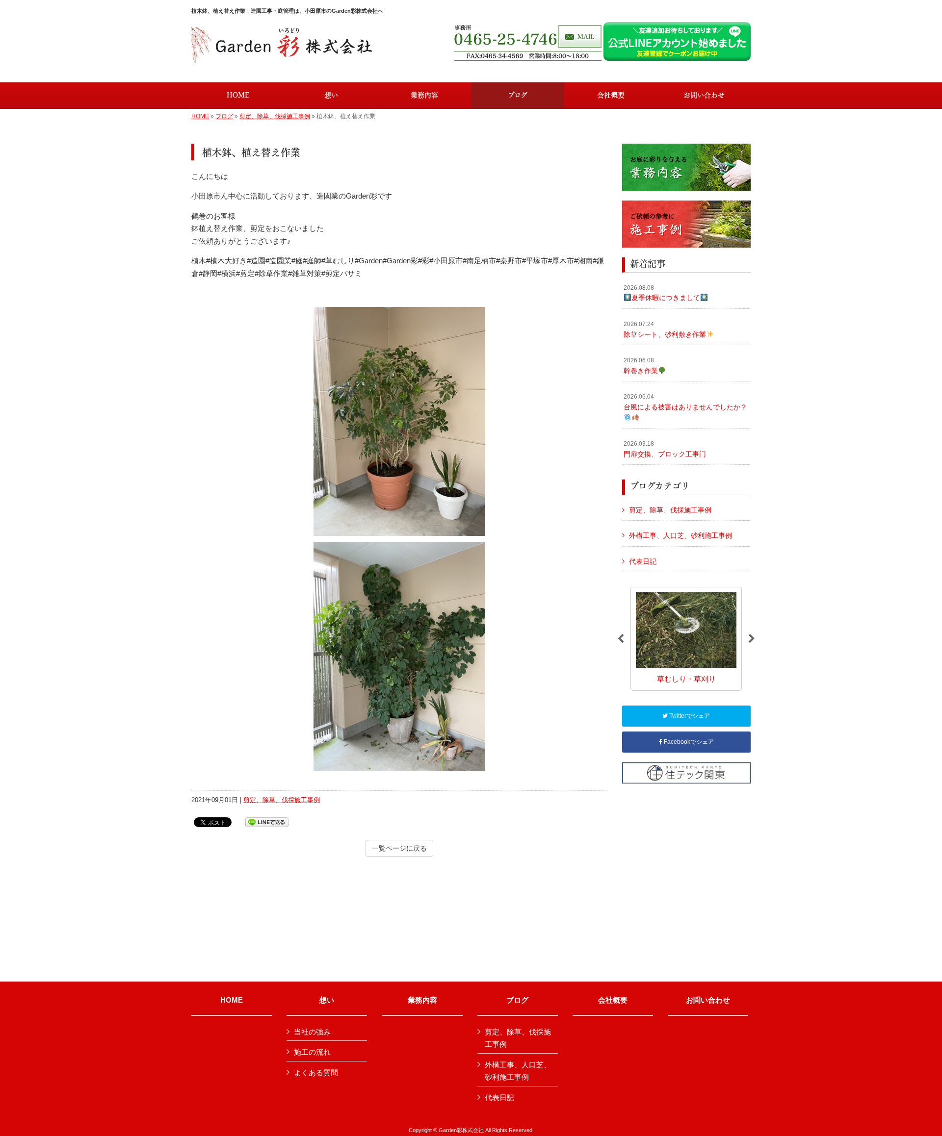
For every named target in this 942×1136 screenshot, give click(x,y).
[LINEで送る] (266, 821)
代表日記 (642, 561)
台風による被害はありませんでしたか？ (685, 402)
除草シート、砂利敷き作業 (665, 329)
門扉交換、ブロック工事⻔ (665, 449)
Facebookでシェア (688, 741)
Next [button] (752, 639)
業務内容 (422, 1000)
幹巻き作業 (641, 366)
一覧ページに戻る (399, 848)
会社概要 (613, 1000)
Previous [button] (621, 639)
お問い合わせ (708, 1000)
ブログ (224, 116)
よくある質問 (316, 1072)
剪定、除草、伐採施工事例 (274, 116)
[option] (686, 638)
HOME (200, 116)
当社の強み (312, 1032)
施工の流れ (312, 1052)
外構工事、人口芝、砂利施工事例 (680, 535)
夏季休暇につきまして (662, 293)
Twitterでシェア (689, 715)
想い (326, 1000)
